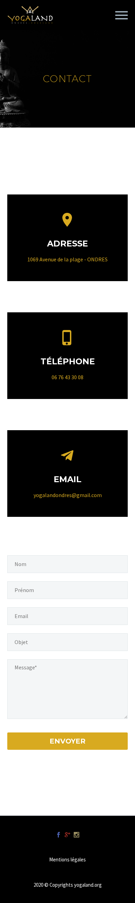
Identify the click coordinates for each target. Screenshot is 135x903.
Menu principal (121, 15)
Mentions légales (67, 859)
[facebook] (58, 834)
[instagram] (76, 834)
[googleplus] (67, 834)
